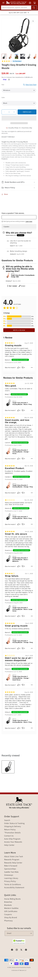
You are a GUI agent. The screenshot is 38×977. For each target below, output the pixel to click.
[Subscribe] (30, 933)
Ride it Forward (10, 866)
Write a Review (19, 330)
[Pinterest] (26, 950)
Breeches (8, 902)
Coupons (8, 914)
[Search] (34, 8)
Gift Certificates (10, 911)
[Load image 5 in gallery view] (28, 56)
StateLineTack (16, 967)
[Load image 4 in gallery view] (22, 56)
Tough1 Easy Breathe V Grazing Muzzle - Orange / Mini (23, 276)
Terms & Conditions (12, 884)
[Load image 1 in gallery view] (4, 56)
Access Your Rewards (13, 842)
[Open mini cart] (34, 2)
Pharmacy (8, 920)
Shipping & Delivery (12, 826)
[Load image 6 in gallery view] (34, 56)
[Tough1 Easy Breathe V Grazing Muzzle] (8, 767)
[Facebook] (12, 950)
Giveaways (8, 875)
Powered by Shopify (25, 967)
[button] (19, 118)
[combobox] (19, 7)
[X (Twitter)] (21, 950)
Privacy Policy (10, 881)
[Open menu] (3, 2)
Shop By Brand (10, 917)
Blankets (8, 905)
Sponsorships (10, 869)
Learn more (29, 221)
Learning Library (11, 878)
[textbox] (19, 217)
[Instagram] (16, 950)
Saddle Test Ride (11, 872)
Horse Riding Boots (12, 899)
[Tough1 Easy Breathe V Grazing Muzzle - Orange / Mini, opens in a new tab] (8, 275)
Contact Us (9, 836)
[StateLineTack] (16, 3)
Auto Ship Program (12, 839)
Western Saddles (11, 908)
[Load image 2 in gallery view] (10, 56)
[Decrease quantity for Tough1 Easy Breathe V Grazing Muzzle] (4, 112)
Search (7, 820)
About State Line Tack (13, 856)
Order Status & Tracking (14, 823)
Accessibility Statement (14, 887)
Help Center (9, 845)
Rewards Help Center (13, 863)
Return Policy (10, 829)
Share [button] (6, 194)
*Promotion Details (12, 832)
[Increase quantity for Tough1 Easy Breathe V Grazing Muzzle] (14, 112)
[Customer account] (30, 2)
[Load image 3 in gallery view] (16, 56)
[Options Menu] (32, 367)
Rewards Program (11, 859)
